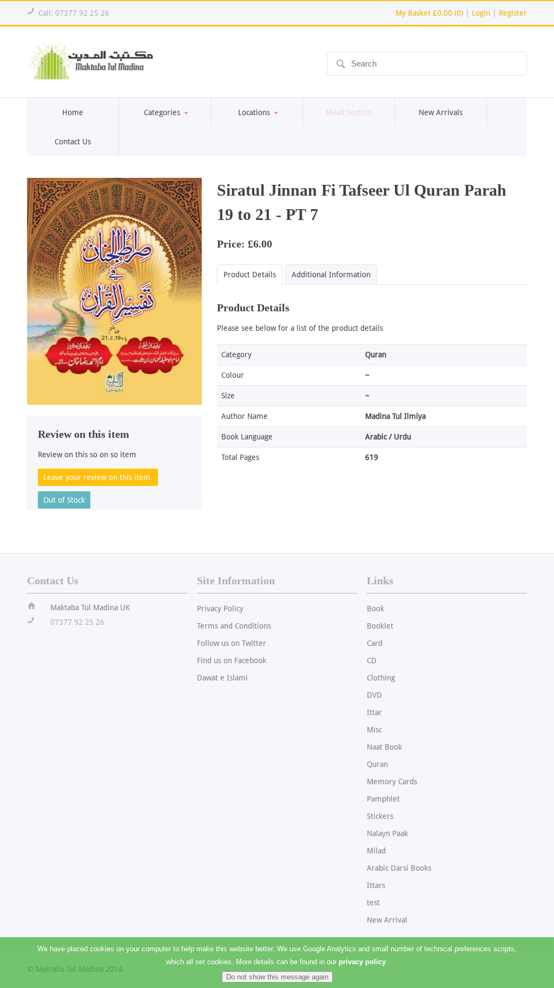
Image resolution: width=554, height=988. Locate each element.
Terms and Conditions (234, 626)
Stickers (380, 816)
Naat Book (384, 747)
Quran (377, 764)
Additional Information (331, 274)
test (373, 902)
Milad (376, 850)
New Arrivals (441, 112)
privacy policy (362, 962)
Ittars (376, 885)
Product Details (249, 274)
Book (375, 608)
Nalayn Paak (387, 833)
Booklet (380, 626)
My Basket (429, 13)
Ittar (374, 712)
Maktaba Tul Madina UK (90, 607)
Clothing (381, 677)
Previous (16, 289)
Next (213, 289)
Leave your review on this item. (98, 477)
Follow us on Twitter (231, 643)
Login (481, 13)
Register (513, 13)
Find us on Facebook (231, 660)
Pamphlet (383, 799)
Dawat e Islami (222, 677)
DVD (374, 695)
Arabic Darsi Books (399, 868)
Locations (254, 112)
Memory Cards (392, 781)
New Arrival (387, 920)
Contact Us (73, 141)
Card (374, 643)
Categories (162, 112)
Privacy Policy (220, 608)
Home (72, 112)
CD (372, 660)
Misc (374, 729)
